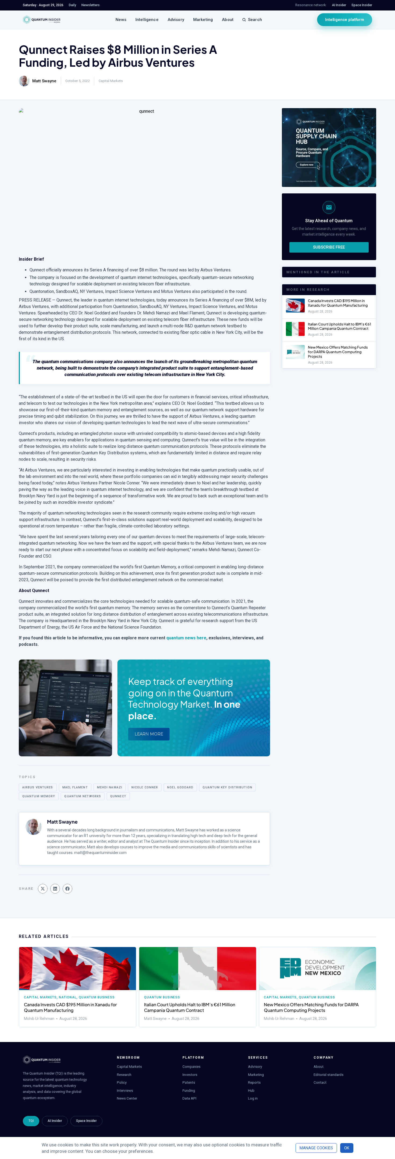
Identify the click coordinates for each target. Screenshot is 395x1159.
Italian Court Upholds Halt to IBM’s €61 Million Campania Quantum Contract (339, 326)
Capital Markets (111, 81)
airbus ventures (37, 787)
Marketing (203, 19)
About (228, 19)
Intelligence (147, 19)
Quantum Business (97, 997)
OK (346, 1148)
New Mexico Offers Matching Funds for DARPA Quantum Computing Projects (338, 352)
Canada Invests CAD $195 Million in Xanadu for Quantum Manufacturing (338, 303)
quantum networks (82, 796)
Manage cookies (316, 1148)
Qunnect (118, 796)
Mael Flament (75, 787)
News (121, 19)
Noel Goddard (180, 787)
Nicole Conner (144, 787)
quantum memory (38, 796)
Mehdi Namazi (109, 787)
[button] (43, 889)
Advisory (176, 19)
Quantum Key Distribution (227, 787)
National (68, 997)
